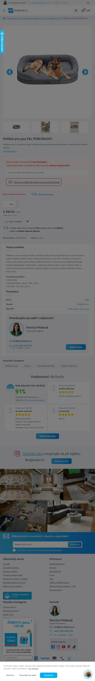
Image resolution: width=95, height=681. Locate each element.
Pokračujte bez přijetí (27, 675)
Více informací (33, 669)
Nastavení (10, 675)
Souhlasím (48, 675)
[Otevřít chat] (88, 674)
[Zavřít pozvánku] (89, 646)
